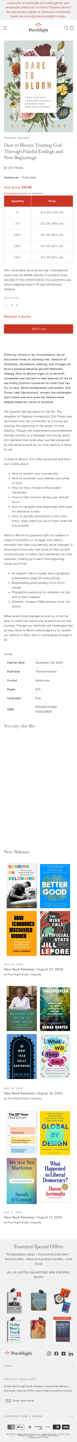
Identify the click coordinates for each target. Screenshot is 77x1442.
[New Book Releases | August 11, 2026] (38, 1158)
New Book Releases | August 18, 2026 (33, 1093)
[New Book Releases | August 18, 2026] (38, 1034)
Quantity (11, 298)
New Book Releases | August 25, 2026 (33, 969)
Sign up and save (19, 1379)
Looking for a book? (23, 1416)
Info (8, 1366)
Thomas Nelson (17, 138)
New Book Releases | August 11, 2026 (33, 1217)
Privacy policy (26, 1435)
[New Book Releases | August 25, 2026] (38, 910)
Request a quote (17, 316)
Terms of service (48, 1435)
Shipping (9, 193)
